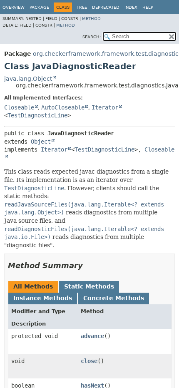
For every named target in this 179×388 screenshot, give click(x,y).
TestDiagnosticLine (37, 115)
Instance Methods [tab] (42, 298)
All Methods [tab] (33, 286)
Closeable (19, 107)
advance (92, 336)
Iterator (105, 107)
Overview (13, 7)
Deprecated (105, 7)
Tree (82, 7)
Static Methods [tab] (89, 286)
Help (147, 7)
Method (91, 18)
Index (130, 7)
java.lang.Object (28, 78)
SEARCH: (91, 37)
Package (39, 7)
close (89, 361)
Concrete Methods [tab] (113, 298)
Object (41, 141)
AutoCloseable (63, 107)
